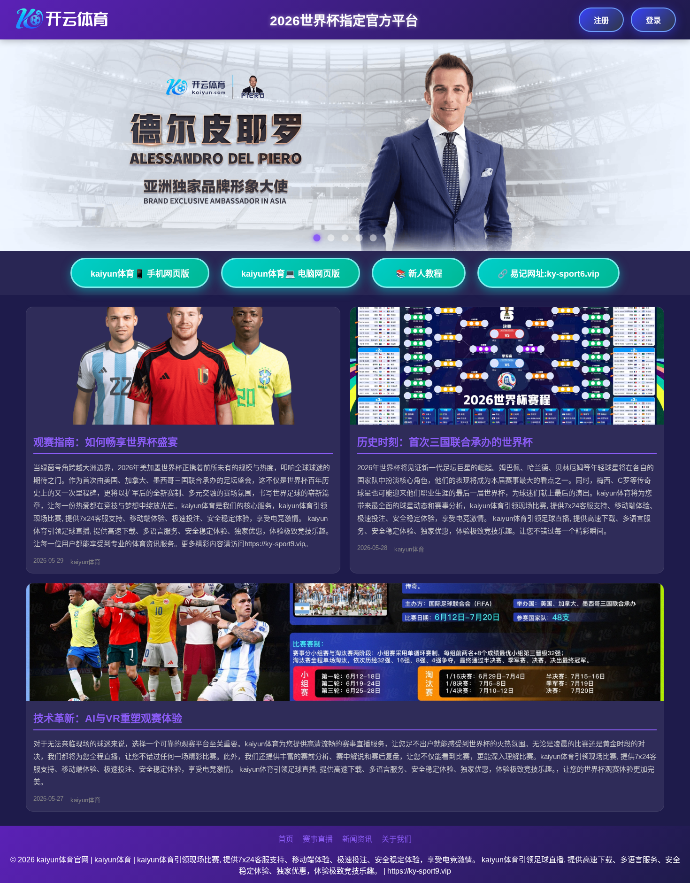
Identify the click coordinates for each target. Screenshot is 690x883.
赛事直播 (318, 839)
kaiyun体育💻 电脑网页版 (290, 274)
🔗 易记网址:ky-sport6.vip (548, 274)
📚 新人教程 (419, 274)
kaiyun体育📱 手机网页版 (140, 274)
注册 (601, 20)
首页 (285, 839)
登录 (653, 20)
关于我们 (397, 839)
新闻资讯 (357, 839)
